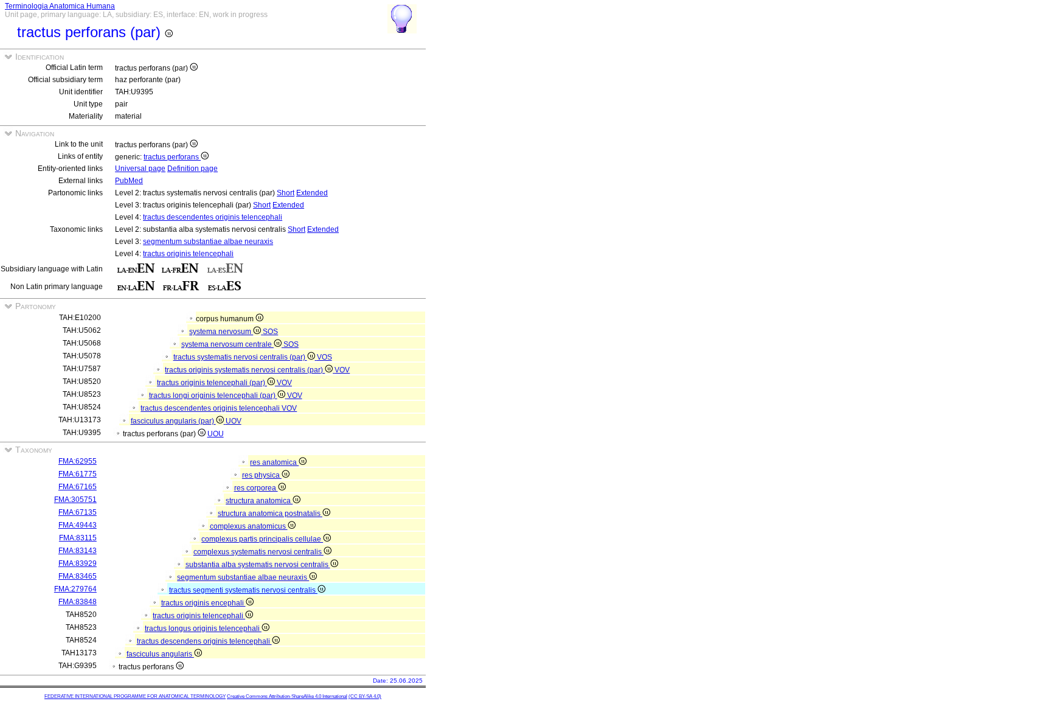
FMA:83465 (77, 576)
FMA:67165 (77, 487)
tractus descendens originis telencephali (204, 641)
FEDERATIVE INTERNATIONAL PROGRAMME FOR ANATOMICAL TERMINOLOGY (135, 696)
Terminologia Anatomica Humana (60, 6)
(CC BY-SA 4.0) (365, 696)
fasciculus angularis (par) (173, 421)
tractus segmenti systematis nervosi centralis (243, 590)
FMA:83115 (78, 538)
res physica (262, 475)
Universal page (140, 168)
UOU (215, 434)
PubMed (129, 180)
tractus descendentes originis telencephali (212, 217)
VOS (324, 357)
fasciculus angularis (160, 654)
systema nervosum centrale (227, 344)
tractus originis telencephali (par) (212, 382)
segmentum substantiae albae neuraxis (208, 241)
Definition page (192, 168)
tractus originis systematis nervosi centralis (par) (245, 370)
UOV (233, 421)
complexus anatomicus (249, 526)
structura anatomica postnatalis (270, 513)
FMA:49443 (77, 525)
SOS (270, 331)
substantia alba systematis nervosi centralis (258, 564)
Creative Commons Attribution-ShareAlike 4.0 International (287, 696)
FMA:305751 (75, 499)
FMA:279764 (75, 589)
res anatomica (274, 462)
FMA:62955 (77, 461)
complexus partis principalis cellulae (262, 539)
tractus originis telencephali (188, 253)
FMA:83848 (77, 602)
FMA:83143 (77, 550)
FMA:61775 (77, 474)
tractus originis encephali (203, 603)
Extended (312, 193)
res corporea (256, 488)
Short (285, 193)
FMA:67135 (77, 512)
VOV (342, 370)
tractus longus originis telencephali (203, 628)
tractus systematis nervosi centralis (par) (240, 357)
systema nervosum (221, 331)
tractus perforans (172, 157)
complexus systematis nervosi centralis (258, 552)
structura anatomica (259, 501)
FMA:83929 (77, 563)
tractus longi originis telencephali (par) (213, 395)
